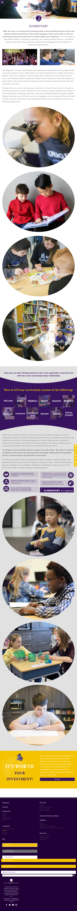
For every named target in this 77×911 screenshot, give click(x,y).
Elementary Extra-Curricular (45, 807)
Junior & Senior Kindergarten (8, 829)
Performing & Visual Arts (45, 810)
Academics (6, 826)
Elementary (4, 830)
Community (42, 805)
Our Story (4, 814)
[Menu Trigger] (2, 2)
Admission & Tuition (6, 817)
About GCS (6, 811)
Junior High (4, 832)
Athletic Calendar (43, 824)
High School (4, 833)
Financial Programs (6, 819)
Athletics (43, 820)
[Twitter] (10, 905)
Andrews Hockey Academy (49, 816)
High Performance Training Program (47, 826)
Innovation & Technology (45, 809)
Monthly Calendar (43, 839)
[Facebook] (6, 905)
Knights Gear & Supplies (45, 836)
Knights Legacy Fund (44, 837)
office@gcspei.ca (15, 898)
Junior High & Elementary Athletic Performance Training (51, 828)
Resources (43, 833)
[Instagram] (16, 905)
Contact (5, 807)
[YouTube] (13, 905)
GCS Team (4, 815)
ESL (3, 839)
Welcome (5, 802)
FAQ (3, 820)
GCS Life (43, 802)
